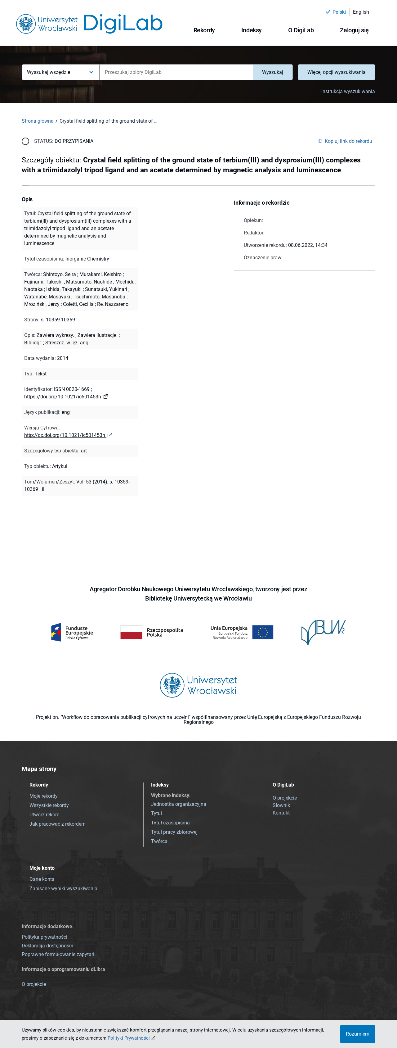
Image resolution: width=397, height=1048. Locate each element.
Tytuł (156, 813)
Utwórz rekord (44, 815)
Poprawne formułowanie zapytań (58, 954)
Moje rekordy (43, 796)
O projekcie (285, 798)
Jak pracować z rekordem (57, 824)
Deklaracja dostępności (47, 946)
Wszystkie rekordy (49, 805)
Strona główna (38, 121)
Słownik (281, 805)
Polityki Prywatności (129, 1038)
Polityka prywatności (44, 937)
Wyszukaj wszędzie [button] (48, 72)
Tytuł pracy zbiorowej (174, 832)
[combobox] (176, 72)
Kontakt (281, 813)
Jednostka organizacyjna (178, 804)
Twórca (159, 841)
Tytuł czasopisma (170, 823)
